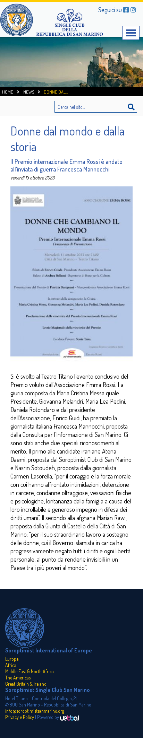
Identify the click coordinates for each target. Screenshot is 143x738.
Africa (10, 665)
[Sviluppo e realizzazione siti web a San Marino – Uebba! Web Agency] (69, 717)
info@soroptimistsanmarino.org (34, 711)
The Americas (18, 677)
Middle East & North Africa (29, 671)
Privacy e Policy (19, 717)
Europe (11, 659)
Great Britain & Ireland (26, 684)
